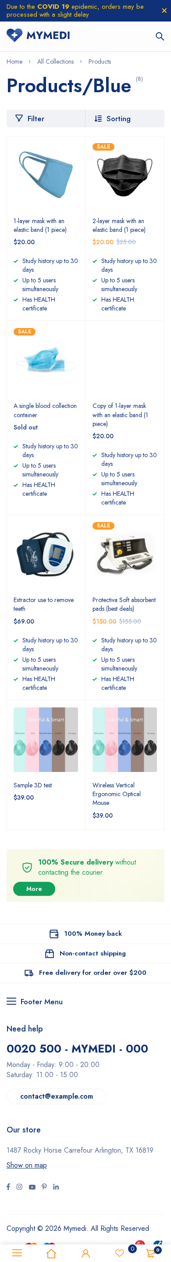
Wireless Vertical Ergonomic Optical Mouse (117, 794)
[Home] (51, 1253)
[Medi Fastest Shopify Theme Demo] (38, 36)
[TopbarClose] (164, 10)
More (34, 889)
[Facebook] (8, 1187)
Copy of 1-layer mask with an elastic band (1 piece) (120, 414)
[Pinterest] (44, 1187)
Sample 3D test (33, 785)
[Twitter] (19, 1187)
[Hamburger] (17, 1253)
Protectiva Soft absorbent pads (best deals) (124, 604)
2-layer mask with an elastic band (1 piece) (119, 225)
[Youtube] (56, 1187)
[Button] (160, 36)
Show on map (27, 1165)
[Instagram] (32, 1187)
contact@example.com (56, 1096)
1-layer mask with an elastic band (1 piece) (40, 225)
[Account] (85, 1253)
